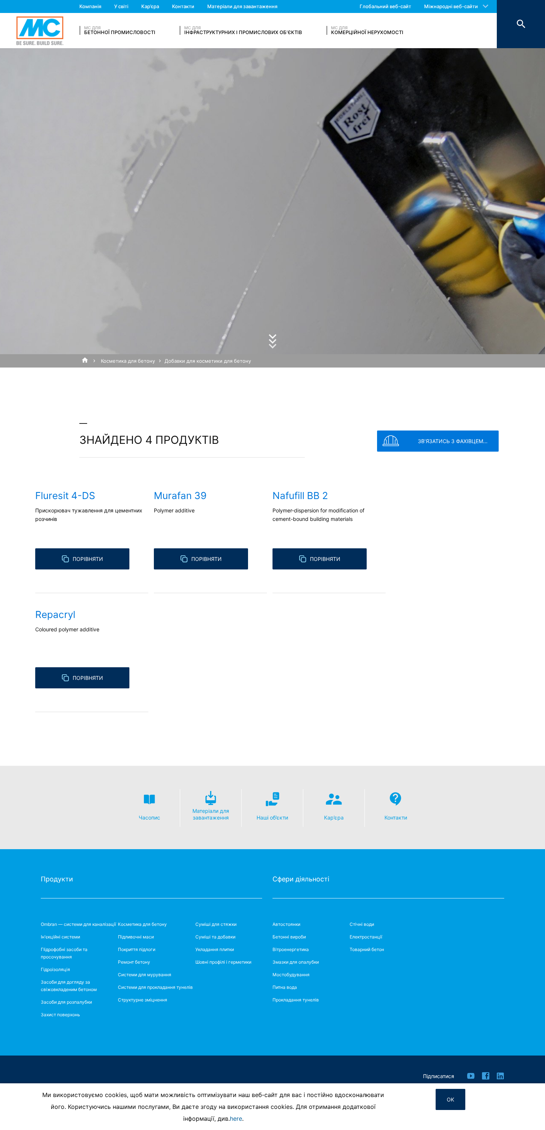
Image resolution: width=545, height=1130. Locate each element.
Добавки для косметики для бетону (208, 361)
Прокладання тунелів (295, 1000)
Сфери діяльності (300, 879)
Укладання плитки (214, 949)
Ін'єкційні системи (60, 937)
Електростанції (366, 937)
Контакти (183, 6)
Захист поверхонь (60, 1014)
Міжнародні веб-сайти (451, 6)
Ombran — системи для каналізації (78, 924)
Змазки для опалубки (295, 962)
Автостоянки (286, 924)
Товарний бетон (367, 949)
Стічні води (362, 924)
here (236, 1118)
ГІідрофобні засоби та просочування (64, 953)
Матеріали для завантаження (242, 6)
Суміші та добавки (215, 937)
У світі (121, 6)
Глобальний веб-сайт (385, 6)
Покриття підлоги (136, 949)
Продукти (57, 879)
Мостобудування (291, 974)
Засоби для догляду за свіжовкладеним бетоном (69, 985)
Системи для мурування (144, 974)
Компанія (90, 6)
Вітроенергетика (290, 949)
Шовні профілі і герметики (223, 962)
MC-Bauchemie (39, 30)
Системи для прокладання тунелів (155, 987)
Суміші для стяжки (216, 924)
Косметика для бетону (128, 361)
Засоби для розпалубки (66, 1002)
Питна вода (284, 987)
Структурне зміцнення (142, 1000)
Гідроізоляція (55, 969)
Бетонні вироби (289, 937)
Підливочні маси (136, 937)
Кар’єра (150, 6)
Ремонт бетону (134, 962)
